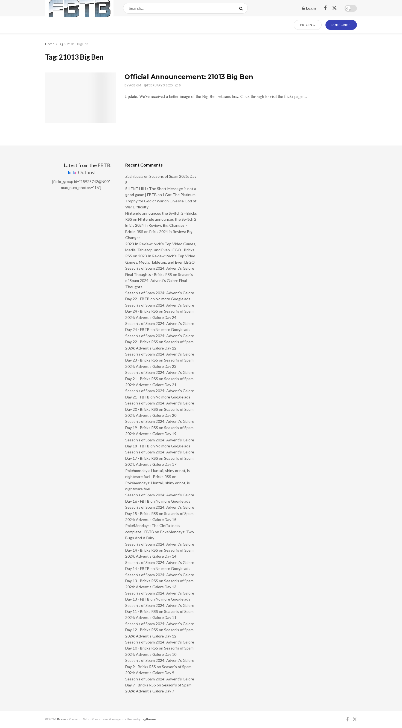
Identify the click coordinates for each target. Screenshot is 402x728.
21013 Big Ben (77, 44)
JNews (61, 719)
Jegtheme (148, 719)
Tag (60, 44)
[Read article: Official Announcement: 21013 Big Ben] (80, 97)
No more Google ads (173, 298)
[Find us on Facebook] (325, 8)
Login (310, 8)
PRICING (308, 25)
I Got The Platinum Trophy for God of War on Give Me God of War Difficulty (160, 200)
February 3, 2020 (159, 85)
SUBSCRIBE (341, 25)
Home (49, 44)
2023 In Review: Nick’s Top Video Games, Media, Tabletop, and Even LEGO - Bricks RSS (160, 249)
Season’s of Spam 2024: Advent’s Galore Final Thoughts (159, 280)
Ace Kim (135, 85)
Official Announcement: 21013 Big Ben (188, 77)
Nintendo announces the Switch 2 (167, 219)
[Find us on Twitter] (334, 8)
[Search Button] (242, 8)
